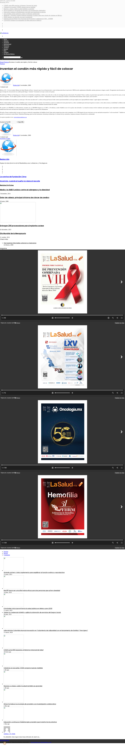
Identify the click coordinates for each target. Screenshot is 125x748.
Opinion (6, 52)
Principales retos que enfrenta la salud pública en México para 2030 (28, 608)
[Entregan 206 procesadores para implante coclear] (18, 222)
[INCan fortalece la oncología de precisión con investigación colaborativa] (14, 702)
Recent (6, 553)
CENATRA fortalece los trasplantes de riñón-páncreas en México (22, 20)
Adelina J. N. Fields (9, 734)
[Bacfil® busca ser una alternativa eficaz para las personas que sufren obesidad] (14, 588)
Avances (6, 47)
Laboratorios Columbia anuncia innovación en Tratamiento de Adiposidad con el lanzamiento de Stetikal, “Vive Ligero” (46, 630)
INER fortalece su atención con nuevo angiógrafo (18, 17)
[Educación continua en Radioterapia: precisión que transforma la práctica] (14, 720)
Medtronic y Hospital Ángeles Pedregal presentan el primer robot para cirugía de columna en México (33, 15)
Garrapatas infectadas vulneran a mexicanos (20, 243)
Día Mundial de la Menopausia (13, 233)
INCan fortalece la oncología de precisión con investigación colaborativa (24, 10)
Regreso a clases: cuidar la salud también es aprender (19, 9)
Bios (5, 50)
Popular (6, 551)
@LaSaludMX (4, 740)
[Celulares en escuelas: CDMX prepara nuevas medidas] (14, 666)
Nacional (6, 42)
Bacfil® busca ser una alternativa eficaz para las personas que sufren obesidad (32, 590)
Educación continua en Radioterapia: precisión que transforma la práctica (25, 12)
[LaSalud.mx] (4, 33)
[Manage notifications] (4, 743)
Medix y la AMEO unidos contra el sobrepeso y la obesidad (25, 190)
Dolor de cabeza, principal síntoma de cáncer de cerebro (24, 197)
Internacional (7, 44)
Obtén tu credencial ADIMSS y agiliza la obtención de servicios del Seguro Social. (32, 612)
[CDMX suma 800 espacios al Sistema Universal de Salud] (14, 648)
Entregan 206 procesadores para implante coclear (22, 225)
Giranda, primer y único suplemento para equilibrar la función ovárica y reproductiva (34, 572)
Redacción (16, 85)
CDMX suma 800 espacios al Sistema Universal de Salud (20, 5)
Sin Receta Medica (9, 54)
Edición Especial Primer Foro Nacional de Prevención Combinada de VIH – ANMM (28, 18)
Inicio (5, 39)
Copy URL (20, 122)
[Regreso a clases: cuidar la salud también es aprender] (14, 684)
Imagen (6, 49)
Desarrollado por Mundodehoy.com (41, 742)
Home (2, 62)
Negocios (6, 46)
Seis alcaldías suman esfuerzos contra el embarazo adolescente (22, 14)
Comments (7, 555)
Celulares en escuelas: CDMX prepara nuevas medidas (19, 7)
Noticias (6, 41)
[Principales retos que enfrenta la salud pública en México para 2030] (14, 606)
